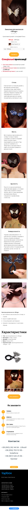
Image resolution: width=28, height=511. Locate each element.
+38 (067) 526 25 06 (13, 456)
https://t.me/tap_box (5, 489)
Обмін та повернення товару (7, 501)
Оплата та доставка (5, 499)
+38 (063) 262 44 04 (10, 447)
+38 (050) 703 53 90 (13, 450)
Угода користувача (5, 496)
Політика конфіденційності (6, 494)
